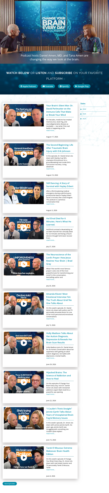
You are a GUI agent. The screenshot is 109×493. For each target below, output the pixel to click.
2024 (84, 119)
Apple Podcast (29, 86)
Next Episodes (9, 484)
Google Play (83, 86)
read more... (50, 130)
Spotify (65, 86)
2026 (84, 109)
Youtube (49, 86)
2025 (84, 114)
